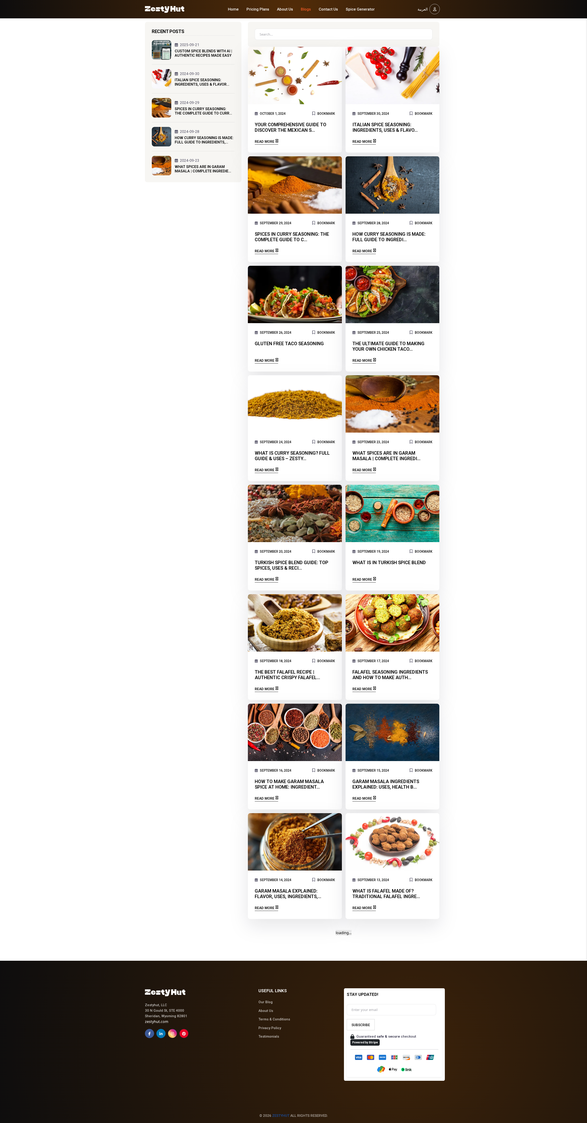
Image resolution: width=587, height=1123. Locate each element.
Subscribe (361, 1025)
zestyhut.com (156, 1021)
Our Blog (265, 1002)
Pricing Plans (257, 9)
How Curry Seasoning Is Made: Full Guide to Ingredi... (389, 236)
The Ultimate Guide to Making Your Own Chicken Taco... (388, 346)
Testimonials (268, 1036)
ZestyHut (280, 1116)
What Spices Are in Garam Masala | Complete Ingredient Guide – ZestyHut (204, 169)
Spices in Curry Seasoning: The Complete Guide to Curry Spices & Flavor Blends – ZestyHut (203, 111)
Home (233, 9)
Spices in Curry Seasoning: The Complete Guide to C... (292, 236)
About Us (285, 9)
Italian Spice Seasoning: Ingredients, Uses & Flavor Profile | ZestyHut (201, 82)
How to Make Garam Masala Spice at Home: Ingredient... (289, 784)
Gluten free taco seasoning (289, 343)
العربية (423, 9)
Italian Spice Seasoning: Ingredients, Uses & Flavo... (385, 127)
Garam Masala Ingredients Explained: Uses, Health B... (385, 784)
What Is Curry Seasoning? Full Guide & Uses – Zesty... (292, 455)
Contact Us (328, 9)
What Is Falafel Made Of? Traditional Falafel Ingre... (386, 893)
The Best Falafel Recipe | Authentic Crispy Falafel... (287, 674)
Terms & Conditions (274, 1019)
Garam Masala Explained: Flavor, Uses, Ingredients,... (288, 893)
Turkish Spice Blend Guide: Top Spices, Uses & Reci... (291, 565)
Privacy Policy (269, 1028)
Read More (264, 142)
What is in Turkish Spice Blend (389, 562)
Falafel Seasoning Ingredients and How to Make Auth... (390, 674)
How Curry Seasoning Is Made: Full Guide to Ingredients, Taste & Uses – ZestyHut (204, 140)
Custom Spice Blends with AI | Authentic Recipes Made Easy (203, 53)
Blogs (306, 9)
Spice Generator (360, 9)
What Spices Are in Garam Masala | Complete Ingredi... (386, 455)
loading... (344, 932)
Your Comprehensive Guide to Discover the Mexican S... (290, 127)
